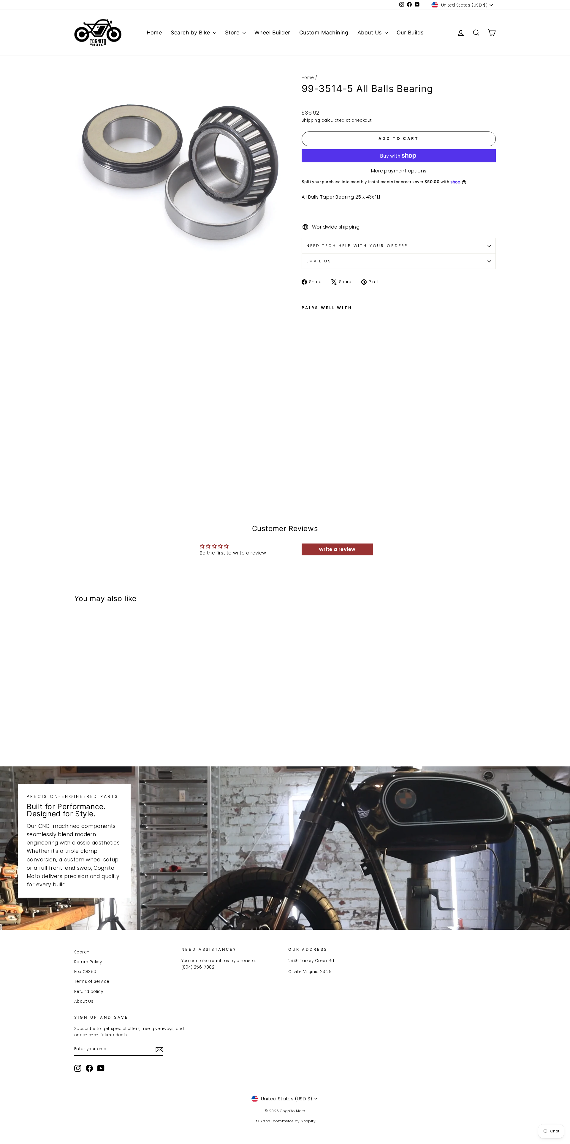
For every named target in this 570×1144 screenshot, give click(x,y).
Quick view (124, 710)
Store (233, 32)
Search (81, 952)
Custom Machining (324, 32)
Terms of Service (91, 981)
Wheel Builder (272, 32)
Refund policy (88, 991)
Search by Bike (191, 32)
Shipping (311, 120)
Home (154, 32)
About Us (370, 32)
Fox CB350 (85, 972)
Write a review (337, 549)
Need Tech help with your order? (357, 245)
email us (319, 261)
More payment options (399, 170)
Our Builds (410, 32)
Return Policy (88, 962)
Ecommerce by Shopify (293, 1121)
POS (258, 1121)
